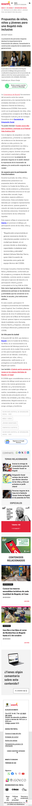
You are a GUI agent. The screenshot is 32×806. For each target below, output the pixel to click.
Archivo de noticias (11, 740)
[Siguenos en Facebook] (9, 773)
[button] (16, 453)
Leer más (26, 601)
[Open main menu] (12, 3)
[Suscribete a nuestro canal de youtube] (23, 773)
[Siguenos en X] (16, 773)
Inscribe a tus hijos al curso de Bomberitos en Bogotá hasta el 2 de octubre (15, 633)
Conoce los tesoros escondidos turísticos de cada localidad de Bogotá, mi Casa (16, 591)
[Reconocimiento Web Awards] (24, 789)
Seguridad (6, 626)
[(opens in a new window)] (25, 453)
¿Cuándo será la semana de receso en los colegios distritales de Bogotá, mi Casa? (16, 372)
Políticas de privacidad (15, 798)
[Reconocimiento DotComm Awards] (15, 789)
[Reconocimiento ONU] (7, 789)
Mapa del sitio (8, 798)
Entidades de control (11, 737)
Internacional (7, 584)
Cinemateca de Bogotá (11, 94)
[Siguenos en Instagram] (19, 773)
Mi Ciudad (10, 8)
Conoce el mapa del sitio (13, 733)
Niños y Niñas (7, 419)
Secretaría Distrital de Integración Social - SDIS (15, 413)
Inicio (3, 8)
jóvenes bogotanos (9, 423)
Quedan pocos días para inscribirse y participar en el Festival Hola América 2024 (15, 128)
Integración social (21, 8)
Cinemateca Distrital (10, 428)
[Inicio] (6, 3)
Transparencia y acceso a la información (14, 745)
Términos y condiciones (24, 797)
